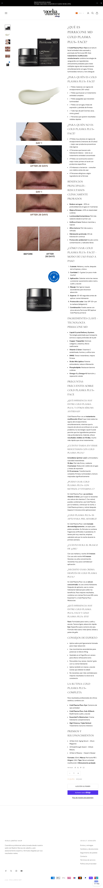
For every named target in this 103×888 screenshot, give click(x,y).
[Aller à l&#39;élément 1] (7, 27)
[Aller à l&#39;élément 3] (7, 42)
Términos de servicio (87, 860)
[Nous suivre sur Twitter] (11, 871)
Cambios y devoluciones (89, 849)
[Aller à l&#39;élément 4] (7, 49)
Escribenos (68, 3)
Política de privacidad (88, 864)
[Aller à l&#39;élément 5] (7, 56)
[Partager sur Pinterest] (81, 767)
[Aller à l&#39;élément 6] (7, 64)
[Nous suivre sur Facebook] (6, 871)
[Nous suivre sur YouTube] (22, 871)
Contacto (83, 856)
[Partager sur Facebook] (75, 767)
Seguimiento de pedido (88, 853)
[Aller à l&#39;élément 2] (7, 35)
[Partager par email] (83, 767)
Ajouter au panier (82, 786)
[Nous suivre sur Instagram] (16, 871)
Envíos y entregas (86, 845)
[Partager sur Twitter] (78, 767)
